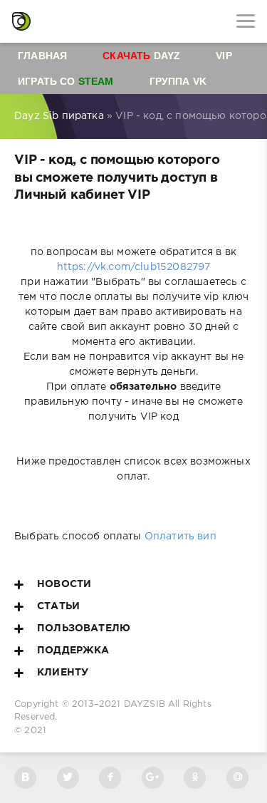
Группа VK (178, 81)
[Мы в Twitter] (68, 778)
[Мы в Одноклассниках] (195, 778)
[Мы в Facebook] (110, 778)
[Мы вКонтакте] (25, 778)
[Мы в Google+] (153, 778)
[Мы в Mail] (237, 778)
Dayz (141, 55)
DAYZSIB (144, 704)
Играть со (66, 81)
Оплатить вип (180, 536)
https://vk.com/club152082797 (134, 267)
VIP (224, 55)
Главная (42, 55)
